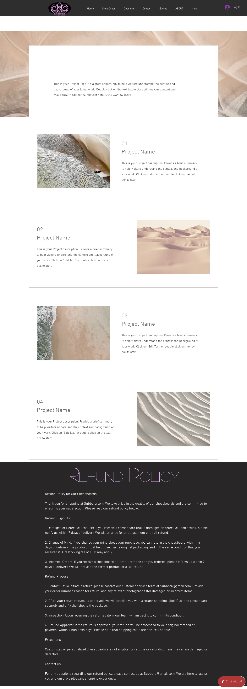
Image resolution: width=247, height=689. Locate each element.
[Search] (214, 10)
